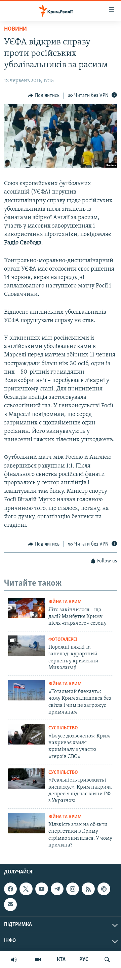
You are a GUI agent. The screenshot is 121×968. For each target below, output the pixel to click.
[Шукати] (107, 959)
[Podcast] (103, 889)
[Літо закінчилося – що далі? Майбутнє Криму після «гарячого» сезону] (26, 608)
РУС (83, 959)
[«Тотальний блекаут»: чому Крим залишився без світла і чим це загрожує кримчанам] (26, 690)
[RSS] (88, 889)
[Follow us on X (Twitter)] (25, 889)
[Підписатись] (10, 904)
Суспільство (63, 728)
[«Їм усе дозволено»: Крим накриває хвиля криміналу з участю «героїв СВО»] (26, 734)
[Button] (43, 95)
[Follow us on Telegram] (57, 889)
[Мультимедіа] (38, 959)
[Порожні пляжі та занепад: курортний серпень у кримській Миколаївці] (26, 645)
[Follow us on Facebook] (10, 889)
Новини (15, 29)
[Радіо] (14, 959)
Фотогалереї (62, 639)
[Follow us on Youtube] (41, 889)
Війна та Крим (65, 601)
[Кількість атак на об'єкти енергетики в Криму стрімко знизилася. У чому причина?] (26, 823)
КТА (61, 959)
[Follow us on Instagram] (72, 889)
